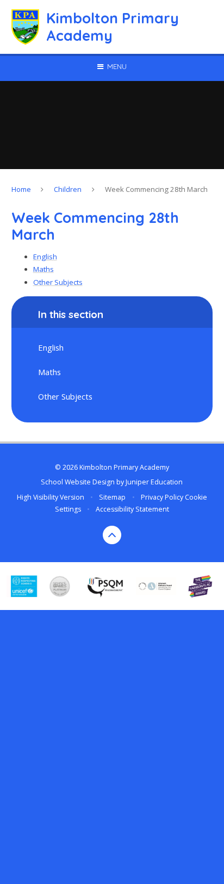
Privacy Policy (162, 497)
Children (68, 189)
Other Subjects (58, 282)
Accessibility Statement (132, 509)
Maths (43, 269)
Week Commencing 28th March (156, 189)
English (45, 257)
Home (21, 189)
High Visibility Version (50, 497)
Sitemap (112, 497)
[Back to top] (112, 535)
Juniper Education (154, 482)
